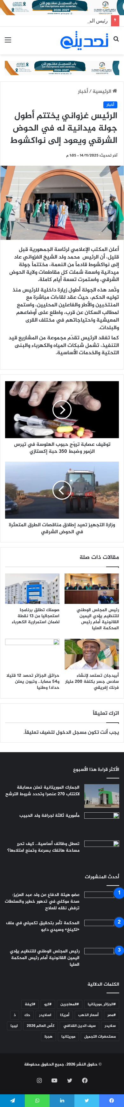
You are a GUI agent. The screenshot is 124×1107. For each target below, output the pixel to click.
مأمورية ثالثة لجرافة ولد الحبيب (49, 815)
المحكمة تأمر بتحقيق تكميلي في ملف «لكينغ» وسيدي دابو (42, 926)
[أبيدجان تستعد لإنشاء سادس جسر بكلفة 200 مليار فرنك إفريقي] (92, 654)
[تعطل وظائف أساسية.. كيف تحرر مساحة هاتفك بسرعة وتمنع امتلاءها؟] (101, 852)
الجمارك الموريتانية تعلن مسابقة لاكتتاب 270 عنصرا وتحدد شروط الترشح (42, 791)
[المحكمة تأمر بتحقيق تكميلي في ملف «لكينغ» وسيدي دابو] (101, 932)
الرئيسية (103, 91)
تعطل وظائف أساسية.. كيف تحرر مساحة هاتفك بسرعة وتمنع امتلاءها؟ (43, 847)
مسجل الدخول (71, 732)
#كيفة (30, 1004)
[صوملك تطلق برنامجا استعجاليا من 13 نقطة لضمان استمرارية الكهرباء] (32, 588)
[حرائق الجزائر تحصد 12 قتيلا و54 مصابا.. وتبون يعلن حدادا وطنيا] (32, 654)
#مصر (111, 1015)
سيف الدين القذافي (79, 1026)
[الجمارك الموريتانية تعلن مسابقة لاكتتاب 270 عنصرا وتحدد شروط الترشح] (101, 796)
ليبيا (14, 1026)
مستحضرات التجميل (100, 1036)
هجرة (48, 1036)
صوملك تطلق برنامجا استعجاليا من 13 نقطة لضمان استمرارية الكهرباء (35, 616)
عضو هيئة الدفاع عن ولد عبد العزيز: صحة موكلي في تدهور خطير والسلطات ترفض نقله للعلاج (42, 901)
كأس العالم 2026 (40, 1026)
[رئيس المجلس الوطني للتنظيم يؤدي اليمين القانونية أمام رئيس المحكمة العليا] (92, 588)
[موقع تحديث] (84, 40)
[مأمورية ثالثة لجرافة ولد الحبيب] (101, 824)
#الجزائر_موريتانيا (102, 1004)
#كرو (48, 1004)
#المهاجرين (69, 1004)
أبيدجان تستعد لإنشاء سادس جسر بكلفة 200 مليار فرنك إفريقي (92, 681)
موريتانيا (68, 1036)
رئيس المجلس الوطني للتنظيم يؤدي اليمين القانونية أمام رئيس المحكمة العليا (98, 619)
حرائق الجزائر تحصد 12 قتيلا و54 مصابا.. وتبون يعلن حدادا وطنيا (32, 681)
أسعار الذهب (88, 1015)
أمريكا (64, 1015)
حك (27, 1015)
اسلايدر (45, 1015)
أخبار (83, 91)
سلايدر (110, 1026)
